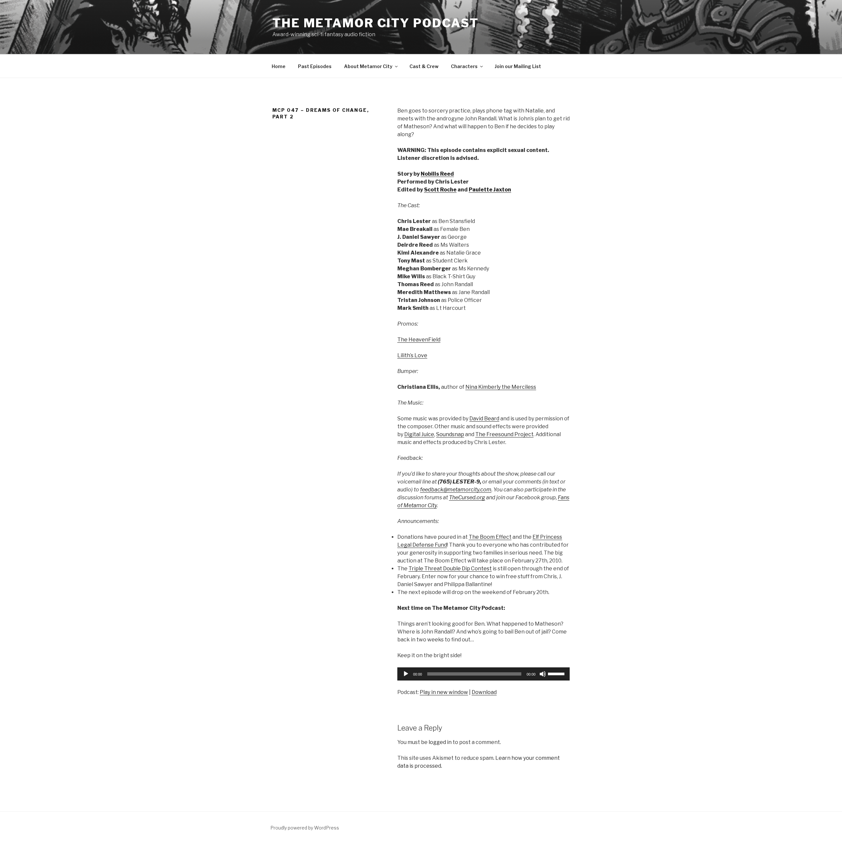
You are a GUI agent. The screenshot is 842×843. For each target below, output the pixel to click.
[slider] (557, 673)
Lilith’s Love (412, 355)
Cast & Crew (423, 66)
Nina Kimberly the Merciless (500, 387)
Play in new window (444, 692)
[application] (483, 674)
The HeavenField (418, 339)
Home (278, 66)
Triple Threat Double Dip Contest (450, 568)
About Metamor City (368, 66)
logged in (440, 742)
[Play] (406, 674)
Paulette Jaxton (490, 189)
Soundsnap (450, 434)
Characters (464, 66)
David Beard (484, 418)
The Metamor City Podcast (375, 23)
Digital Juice (419, 434)
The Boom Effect (490, 537)
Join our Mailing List (518, 66)
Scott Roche (440, 189)
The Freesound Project (504, 434)
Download (484, 692)
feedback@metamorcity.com (455, 489)
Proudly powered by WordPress (304, 828)
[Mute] (542, 674)
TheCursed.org (467, 497)
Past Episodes (315, 66)
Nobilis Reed (437, 174)
